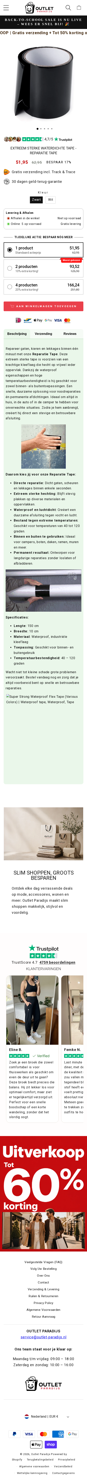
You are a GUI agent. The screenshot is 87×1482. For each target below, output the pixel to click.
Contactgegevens (63, 1473)
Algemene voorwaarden (34, 1466)
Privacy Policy (43, 1303)
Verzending (43, 334)
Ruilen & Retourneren (43, 1296)
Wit (50, 200)
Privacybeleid (66, 1459)
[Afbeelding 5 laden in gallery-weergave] (51, 128)
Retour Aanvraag (43, 1316)
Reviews (70, 334)
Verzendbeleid (63, 1466)
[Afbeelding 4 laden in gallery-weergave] (48, 128)
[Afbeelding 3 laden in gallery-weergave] (44, 128)
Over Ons (43, 1275)
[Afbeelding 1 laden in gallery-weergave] (37, 129)
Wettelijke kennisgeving (32, 1473)
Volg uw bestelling (43, 1269)
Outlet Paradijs (40, 1454)
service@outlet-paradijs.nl (44, 1337)
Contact (43, 1282)
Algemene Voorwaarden (43, 1310)
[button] (6, 7)
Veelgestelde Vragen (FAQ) (43, 1262)
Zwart (36, 200)
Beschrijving (17, 334)
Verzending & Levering (43, 1289)
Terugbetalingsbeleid (40, 1459)
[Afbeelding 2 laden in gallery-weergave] (40, 128)
